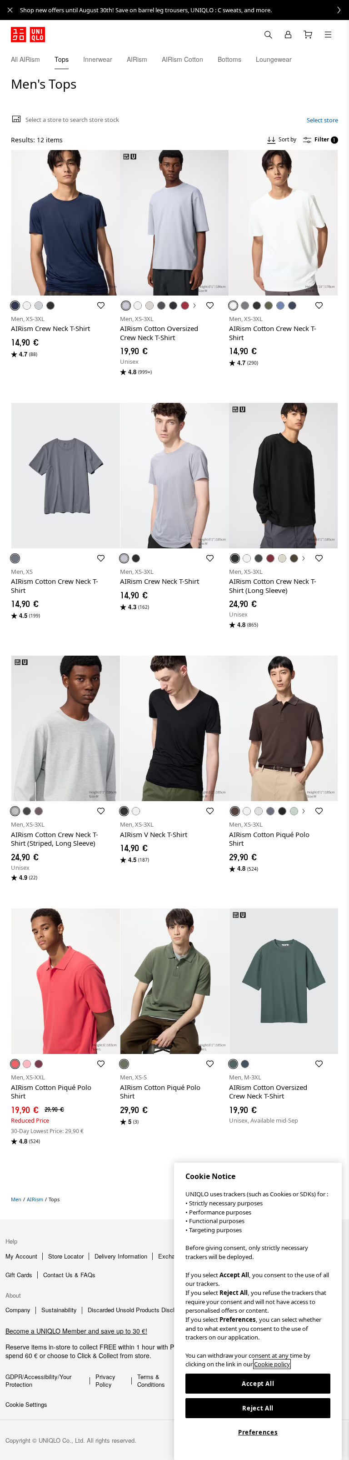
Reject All (258, 1408)
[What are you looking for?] (268, 35)
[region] (258, 1311)
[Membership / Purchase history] (288, 35)
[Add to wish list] (101, 306)
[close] (10, 10)
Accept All (258, 1384)
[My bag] (308, 35)
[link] (184, 10)
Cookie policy (272, 1364)
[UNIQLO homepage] (28, 35)
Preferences (258, 1432)
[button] (339, 59)
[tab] (25, 59)
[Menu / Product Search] (328, 35)
